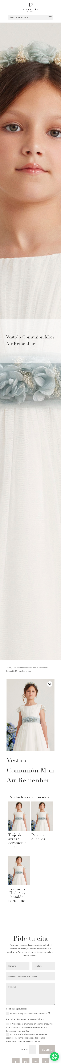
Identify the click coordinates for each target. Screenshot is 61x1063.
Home (8, 667)
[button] (49, 684)
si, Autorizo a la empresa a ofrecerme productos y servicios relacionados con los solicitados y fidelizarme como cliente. (29, 1027)
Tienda (16, 667)
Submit (47, 1049)
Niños (22, 667)
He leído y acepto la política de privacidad (29, 1013)
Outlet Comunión (33, 667)
